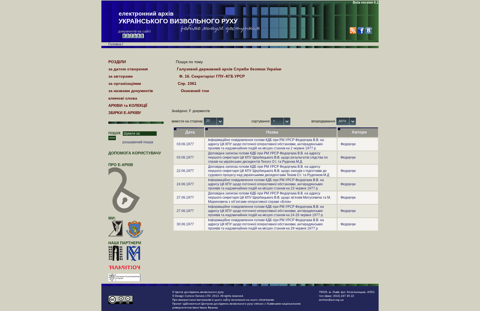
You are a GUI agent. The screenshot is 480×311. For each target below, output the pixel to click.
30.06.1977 (185, 224)
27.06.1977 (185, 197)
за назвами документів (130, 90)
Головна (114, 44)
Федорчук (348, 144)
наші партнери (124, 243)
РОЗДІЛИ (117, 62)
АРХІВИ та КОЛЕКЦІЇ (127, 105)
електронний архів (178, 17)
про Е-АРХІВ (120, 164)
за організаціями (124, 83)
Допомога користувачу (134, 153)
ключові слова (122, 98)
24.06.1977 (185, 184)
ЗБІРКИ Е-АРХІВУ (124, 112)
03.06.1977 (185, 144)
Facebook (360, 30)
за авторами (120, 76)
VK (368, 30)
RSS (352, 30)
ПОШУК (114, 133)
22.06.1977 (185, 171)
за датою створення (128, 69)
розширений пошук (137, 142)
